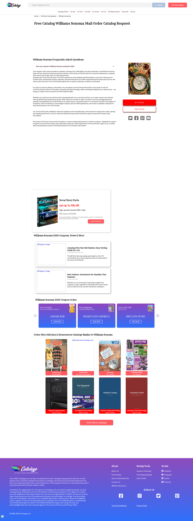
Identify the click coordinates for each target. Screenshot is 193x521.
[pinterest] (142, 118)
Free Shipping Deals (144, 475)
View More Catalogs (96, 422)
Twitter (166, 478)
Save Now (57, 322)
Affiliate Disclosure (118, 486)
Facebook (167, 471)
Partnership (116, 475)
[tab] (75, 66)
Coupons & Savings (144, 471)
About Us (115, 471)
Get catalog (139, 102)
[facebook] (136, 118)
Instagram (167, 475)
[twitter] (130, 118)
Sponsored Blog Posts (120, 478)
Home (36, 16)
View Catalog (96, 221)
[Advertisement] (96, 41)
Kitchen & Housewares (48, 16)
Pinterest (167, 482)
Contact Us (115, 482)
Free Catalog (139, 109)
